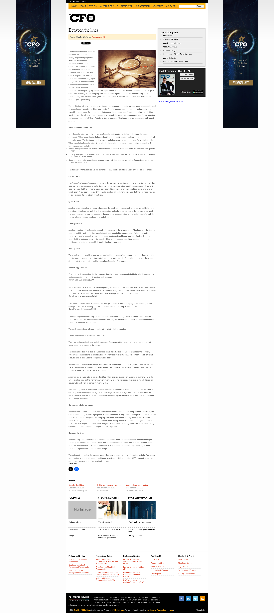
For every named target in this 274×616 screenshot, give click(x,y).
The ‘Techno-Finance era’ (139, 521)
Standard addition (76, 485)
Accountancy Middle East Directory (177, 54)
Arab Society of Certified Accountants (105, 568)
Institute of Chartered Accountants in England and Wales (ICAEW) (107, 562)
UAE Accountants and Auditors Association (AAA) (133, 581)
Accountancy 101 (98, 37)
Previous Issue (187, 78)
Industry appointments (172, 43)
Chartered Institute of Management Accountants (78, 566)
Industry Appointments (186, 574)
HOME (74, 6)
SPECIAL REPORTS (108, 497)
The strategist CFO (106, 521)
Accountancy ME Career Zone (175, 62)
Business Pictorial (170, 39)
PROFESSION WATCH (140, 497)
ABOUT (83, 6)
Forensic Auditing (157, 563)
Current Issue (187, 75)
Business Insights (170, 50)
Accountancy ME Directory (188, 570)
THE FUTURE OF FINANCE (110, 529)
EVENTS (93, 6)
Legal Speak (183, 567)
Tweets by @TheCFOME (170, 101)
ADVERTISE (158, 6)
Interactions (167, 36)
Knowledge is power (76, 529)
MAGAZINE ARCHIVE (109, 6)
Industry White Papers (159, 570)
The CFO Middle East (82, 610)
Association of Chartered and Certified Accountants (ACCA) (107, 574)
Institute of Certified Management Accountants (78, 572)
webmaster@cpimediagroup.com (160, 610)
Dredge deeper (74, 535)
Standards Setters (185, 563)
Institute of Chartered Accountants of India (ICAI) (106, 579)
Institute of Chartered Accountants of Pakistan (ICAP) (132, 562)
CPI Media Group (117, 610)
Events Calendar (169, 58)
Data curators (74, 521)
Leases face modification (137, 485)
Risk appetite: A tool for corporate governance (108, 536)
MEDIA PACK (127, 6)
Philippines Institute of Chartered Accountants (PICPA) (132, 575)
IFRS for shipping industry (109, 485)
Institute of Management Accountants (77, 561)
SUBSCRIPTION (143, 6)
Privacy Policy (201, 610)
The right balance (135, 535)
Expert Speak (156, 574)
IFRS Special (183, 560)
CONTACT (170, 6)
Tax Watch (155, 560)
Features (74, 497)
